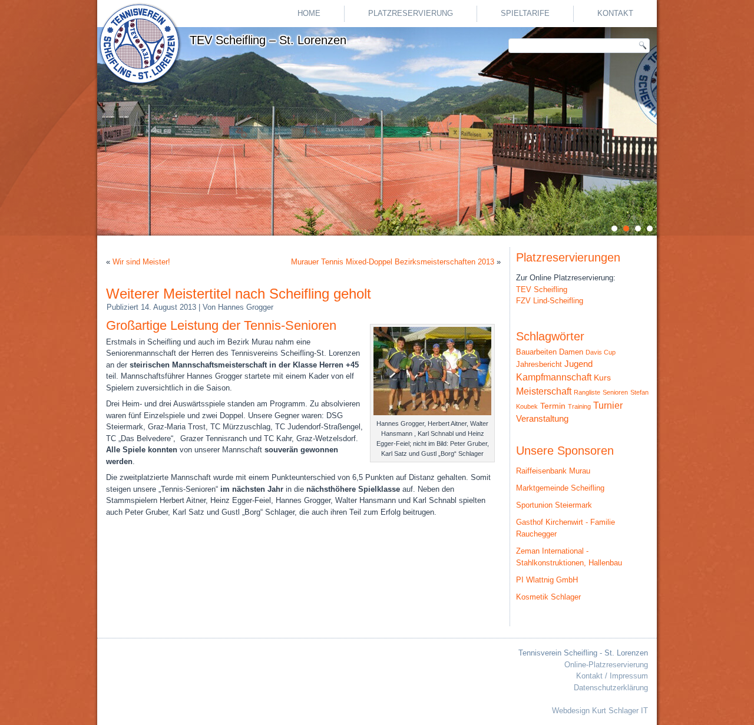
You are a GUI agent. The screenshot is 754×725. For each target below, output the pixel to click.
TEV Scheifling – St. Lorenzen (268, 40)
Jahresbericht (539, 364)
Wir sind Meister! (141, 261)
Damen (571, 351)
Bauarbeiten (536, 351)
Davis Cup (601, 352)
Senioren (615, 392)
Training (579, 406)
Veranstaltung (542, 418)
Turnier (608, 405)
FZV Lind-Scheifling (549, 300)
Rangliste (587, 392)
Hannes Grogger (245, 307)
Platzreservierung (410, 13)
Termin (553, 406)
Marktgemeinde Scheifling (560, 488)
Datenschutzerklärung (611, 687)
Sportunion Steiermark (554, 505)
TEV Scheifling (541, 289)
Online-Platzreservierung (606, 664)
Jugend (578, 364)
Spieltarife (525, 13)
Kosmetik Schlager (548, 596)
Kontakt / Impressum (612, 675)
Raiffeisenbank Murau (553, 470)
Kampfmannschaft (553, 377)
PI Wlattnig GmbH (547, 579)
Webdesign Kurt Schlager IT (600, 710)
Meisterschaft (543, 391)
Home (308, 13)
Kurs (602, 377)
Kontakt (615, 13)
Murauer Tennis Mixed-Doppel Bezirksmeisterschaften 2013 (392, 261)
